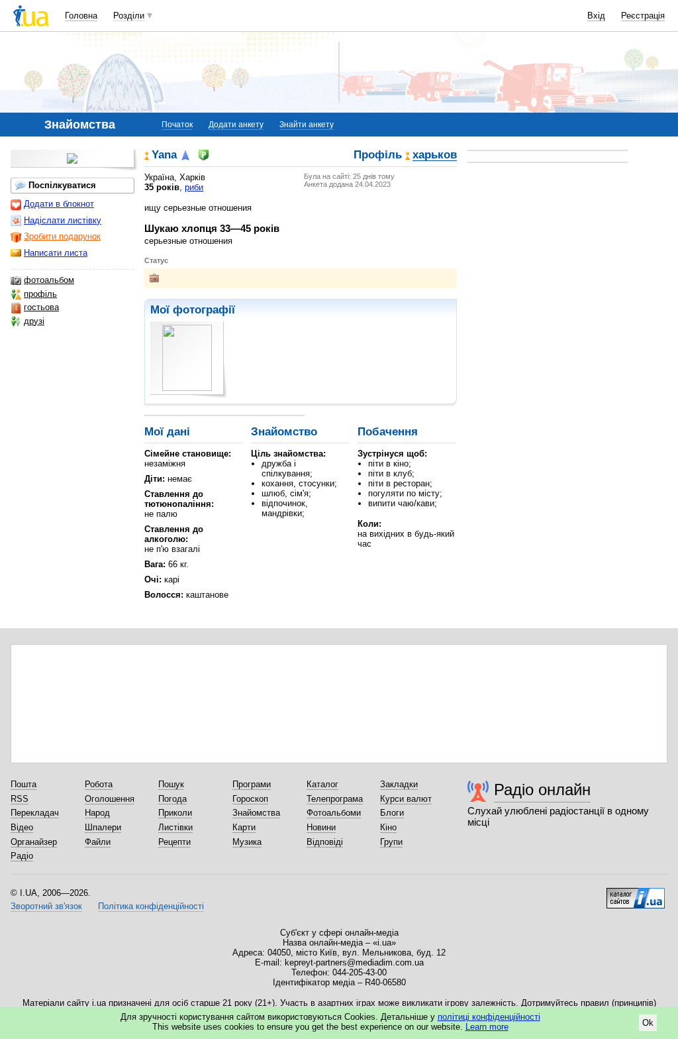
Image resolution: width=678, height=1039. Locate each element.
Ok (648, 1023)
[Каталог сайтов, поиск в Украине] (635, 893)
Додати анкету (236, 124)
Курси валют (406, 799)
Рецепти (174, 842)
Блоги (392, 813)
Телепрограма (335, 799)
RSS (19, 799)
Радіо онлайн (542, 789)
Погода (172, 799)
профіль (40, 294)
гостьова (41, 307)
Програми (251, 784)
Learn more (486, 1027)
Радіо (22, 856)
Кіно (388, 827)
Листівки (175, 827)
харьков (434, 155)
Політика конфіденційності (151, 906)
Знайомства (256, 813)
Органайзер (34, 842)
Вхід (596, 16)
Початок (177, 124)
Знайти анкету (306, 124)
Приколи (175, 813)
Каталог (322, 784)
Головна (81, 16)
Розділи (128, 16)
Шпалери (103, 827)
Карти (244, 827)
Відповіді (325, 842)
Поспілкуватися (62, 185)
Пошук (171, 784)
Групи (391, 842)
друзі (34, 321)
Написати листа (55, 253)
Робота (99, 784)
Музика (247, 842)
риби (194, 187)
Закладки (399, 784)
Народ (97, 813)
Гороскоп (250, 799)
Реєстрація (643, 16)
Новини (321, 827)
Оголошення (109, 799)
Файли (98, 842)
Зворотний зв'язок (46, 906)
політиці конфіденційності (489, 1017)
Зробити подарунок (62, 236)
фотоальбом (49, 280)
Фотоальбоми (334, 813)
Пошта (23, 784)
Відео (22, 827)
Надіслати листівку (62, 220)
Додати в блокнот (59, 204)
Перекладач (35, 813)
